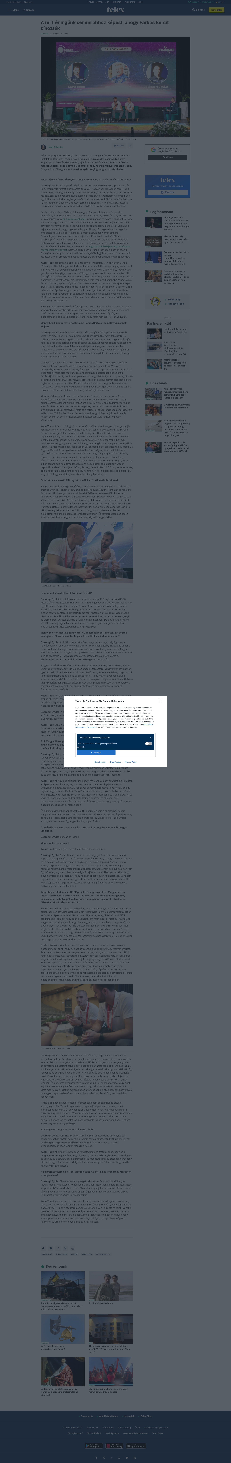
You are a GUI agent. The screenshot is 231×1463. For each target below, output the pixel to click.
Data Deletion (100, 762)
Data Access (115, 762)
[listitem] (114, 737)
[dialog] (115, 731)
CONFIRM (96, 752)
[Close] (161, 701)
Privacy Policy (130, 762)
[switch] (148, 743)
